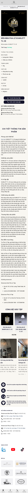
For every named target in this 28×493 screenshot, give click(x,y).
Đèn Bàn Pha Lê (12, 6)
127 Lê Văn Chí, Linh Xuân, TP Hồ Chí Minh (12, 114)
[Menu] (2, 2)
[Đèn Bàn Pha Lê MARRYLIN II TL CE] (7, 319)
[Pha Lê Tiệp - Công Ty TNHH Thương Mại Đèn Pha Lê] (14, 2)
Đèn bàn (3, 139)
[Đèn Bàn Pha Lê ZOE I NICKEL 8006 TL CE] (21, 319)
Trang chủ (5, 6)
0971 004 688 (14, 102)
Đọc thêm (4, 374)
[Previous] (1, 323)
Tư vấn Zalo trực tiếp (15, 98)
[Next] (27, 323)
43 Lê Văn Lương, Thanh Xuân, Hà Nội (11, 110)
